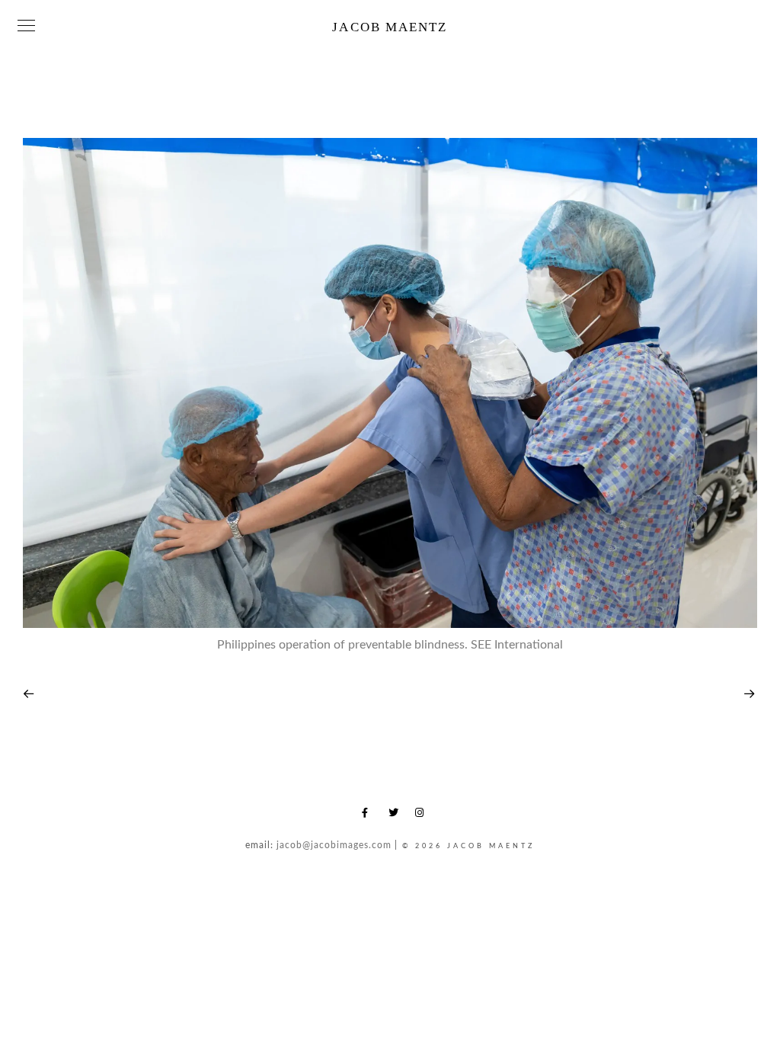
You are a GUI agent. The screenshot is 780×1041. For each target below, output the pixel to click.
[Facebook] (369, 815)
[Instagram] (422, 815)
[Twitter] (396, 815)
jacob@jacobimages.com (334, 845)
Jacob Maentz (389, 27)
